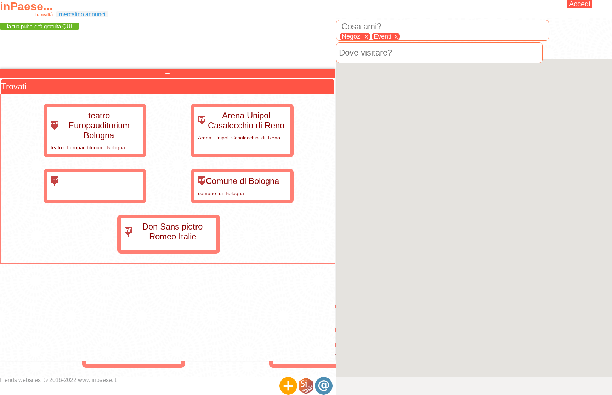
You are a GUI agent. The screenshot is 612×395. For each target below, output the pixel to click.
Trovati (14, 86)
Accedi (579, 4)
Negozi (355, 36)
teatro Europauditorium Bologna (99, 125)
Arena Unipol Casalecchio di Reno (246, 120)
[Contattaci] (324, 386)
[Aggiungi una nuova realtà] (288, 386)
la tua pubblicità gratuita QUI (39, 26)
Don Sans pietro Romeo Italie (172, 231)
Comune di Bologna (242, 181)
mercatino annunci (82, 14)
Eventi (386, 36)
